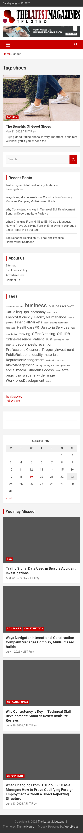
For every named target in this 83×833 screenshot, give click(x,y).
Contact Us (13, 280)
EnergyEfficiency (19, 317)
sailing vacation (62, 365)
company (38, 312)
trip (18, 375)
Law (9, 559)
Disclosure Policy (16, 270)
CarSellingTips (17, 312)
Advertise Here (15, 275)
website (29, 375)
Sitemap (11, 265)
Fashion (12, 117)
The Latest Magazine (51, 821)
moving (24, 334)
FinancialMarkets (28, 322)
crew (55, 312)
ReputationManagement (25, 360)
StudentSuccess (41, 370)
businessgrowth (62, 306)
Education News (17, 702)
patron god (59, 339)
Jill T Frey (30, 131)
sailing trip (49, 365)
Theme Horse (25, 826)
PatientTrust (42, 339)
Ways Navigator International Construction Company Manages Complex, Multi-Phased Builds (40, 642)
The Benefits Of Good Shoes (28, 126)
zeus (48, 381)
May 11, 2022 (14, 131)
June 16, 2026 (14, 725)
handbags (10, 328)
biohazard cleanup (14, 306)
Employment (15, 775)
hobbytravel (13, 400)
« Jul (9, 498)
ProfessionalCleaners (23, 349)
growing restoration (59, 322)
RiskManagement (20, 365)
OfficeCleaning (43, 334)
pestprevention (40, 344)
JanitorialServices (55, 327)
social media (16, 370)
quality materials (45, 354)
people (20, 344)
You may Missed (20, 511)
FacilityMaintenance (50, 317)
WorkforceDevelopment (25, 380)
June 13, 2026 (14, 803)
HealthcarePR (28, 327)
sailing (39, 365)
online (63, 333)
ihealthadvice (14, 396)
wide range (46, 375)
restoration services (55, 360)
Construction (33, 628)
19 (31, 476)
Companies (14, 628)
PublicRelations (18, 354)
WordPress (71, 826)
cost (49, 312)
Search (73, 159)
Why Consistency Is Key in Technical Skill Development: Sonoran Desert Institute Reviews (38, 716)
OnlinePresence (18, 339)
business (36, 305)
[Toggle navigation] (8, 44)
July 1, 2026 (13, 651)
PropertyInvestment (58, 349)
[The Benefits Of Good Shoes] (41, 98)
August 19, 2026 (16, 577)
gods (46, 322)
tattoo (58, 370)
